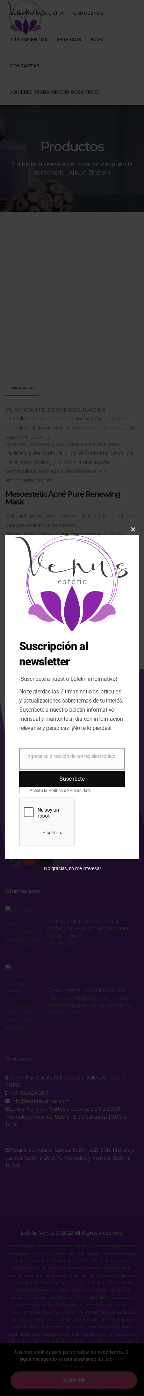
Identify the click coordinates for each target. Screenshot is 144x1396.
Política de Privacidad (69, 790)
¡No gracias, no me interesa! (72, 868)
